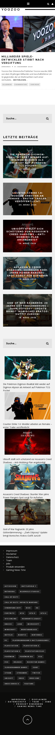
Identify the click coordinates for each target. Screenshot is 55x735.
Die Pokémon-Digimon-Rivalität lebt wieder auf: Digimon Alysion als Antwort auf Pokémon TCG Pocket (27, 160)
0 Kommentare (21, 84)
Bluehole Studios (29, 591)
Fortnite (10, 613)
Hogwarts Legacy (31, 619)
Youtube (28, 684)
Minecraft (10, 629)
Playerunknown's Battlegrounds (31, 640)
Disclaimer (11, 553)
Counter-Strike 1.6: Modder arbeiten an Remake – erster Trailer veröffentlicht (27, 197)
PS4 (40, 656)
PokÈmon (9, 656)
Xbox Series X (12, 684)
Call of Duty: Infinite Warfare (21, 602)
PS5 (6, 662)
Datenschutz (12, 557)
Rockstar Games (36, 662)
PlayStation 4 (31, 646)
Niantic (22, 635)
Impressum (11, 550)
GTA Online (10, 619)
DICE (28, 608)
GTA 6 (43, 613)
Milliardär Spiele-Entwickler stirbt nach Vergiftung (23, 59)
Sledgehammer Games (16, 667)
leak (20, 624)
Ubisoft (9, 678)
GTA (22, 613)
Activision (10, 586)
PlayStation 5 (12, 651)
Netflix (9, 635)
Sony (35, 667)
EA (37, 608)
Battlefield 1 (29, 586)
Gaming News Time (16, 569)
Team (9, 560)
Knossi (8, 624)
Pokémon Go (26, 656)
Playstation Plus (34, 651)
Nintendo (37, 635)
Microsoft (33, 624)
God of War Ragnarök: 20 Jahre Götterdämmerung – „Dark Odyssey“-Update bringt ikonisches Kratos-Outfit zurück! (27, 309)
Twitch (36, 673)
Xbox (21, 678)
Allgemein (7, 84)
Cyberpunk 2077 (13, 608)
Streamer (22, 673)
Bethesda (10, 591)
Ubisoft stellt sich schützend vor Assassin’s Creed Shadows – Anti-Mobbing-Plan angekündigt (27, 234)
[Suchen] (48, 4)
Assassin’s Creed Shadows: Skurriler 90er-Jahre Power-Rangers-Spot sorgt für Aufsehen (27, 271)
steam (8, 673)
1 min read (34, 84)
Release (18, 662)
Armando (6, 66)
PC (6, 640)
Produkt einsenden (15, 566)
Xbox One (34, 678)
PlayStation (11, 646)
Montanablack (29, 629)
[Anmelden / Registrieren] (52, 4)
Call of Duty (11, 597)
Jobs (8, 563)
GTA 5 (32, 613)
